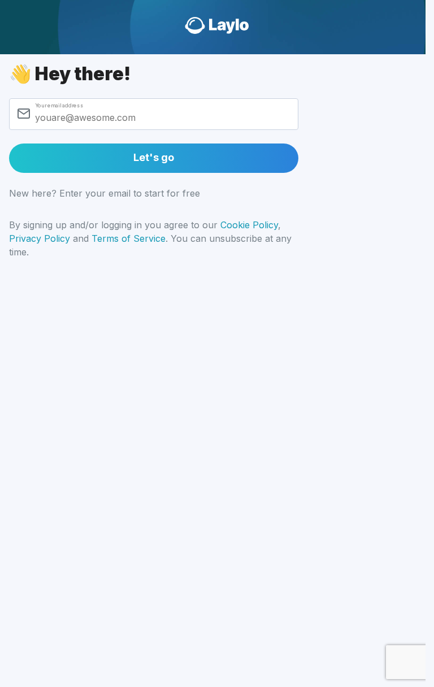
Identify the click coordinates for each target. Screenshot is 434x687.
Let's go (153, 157)
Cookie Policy (249, 225)
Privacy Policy (39, 238)
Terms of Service (129, 238)
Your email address (59, 105)
